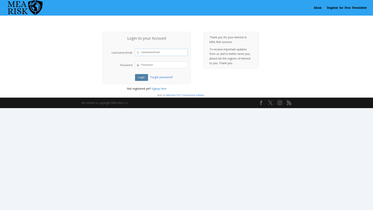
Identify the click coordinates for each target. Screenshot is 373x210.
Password (126, 65)
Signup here (159, 88)
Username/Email (122, 52)
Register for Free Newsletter (347, 8)
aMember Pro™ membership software (185, 95)
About (318, 8)
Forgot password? (161, 77)
